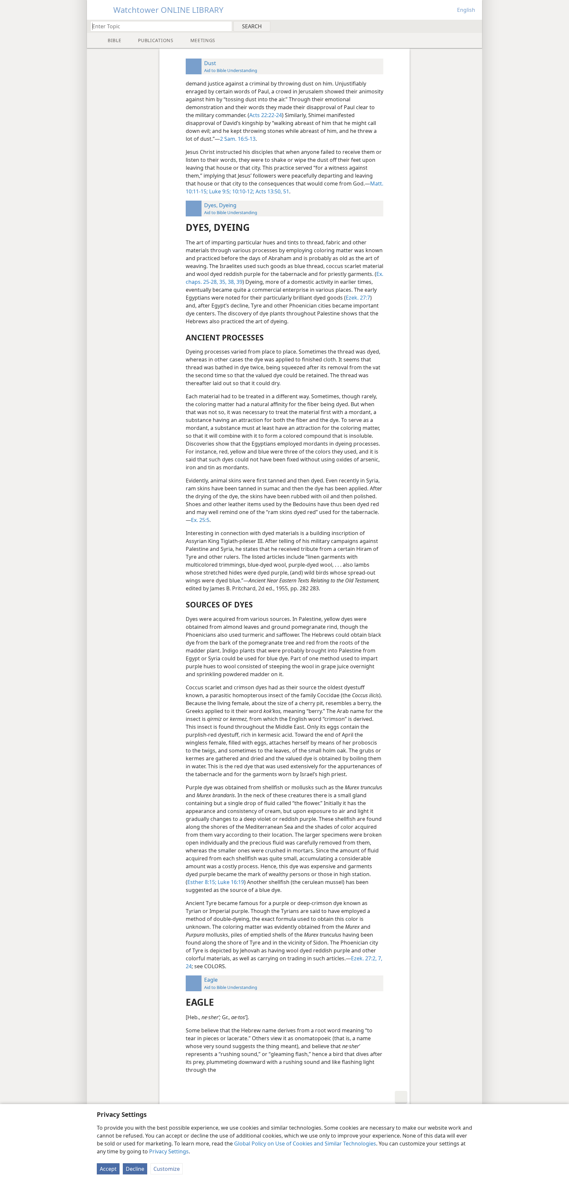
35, (222, 281)
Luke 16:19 (230, 882)
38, (231, 281)
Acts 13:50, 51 (271, 191)
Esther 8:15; (201, 882)
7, (379, 958)
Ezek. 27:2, (364, 958)
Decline (135, 1168)
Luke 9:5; (219, 191)
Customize (166, 1168)
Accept (108, 1168)
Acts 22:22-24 (265, 115)
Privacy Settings (169, 1151)
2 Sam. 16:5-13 (238, 138)
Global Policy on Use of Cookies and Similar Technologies (305, 1143)
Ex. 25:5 (200, 520)
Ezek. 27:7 (358, 297)
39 (238, 281)
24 (189, 966)
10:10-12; (242, 191)
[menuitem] (474, 26)
